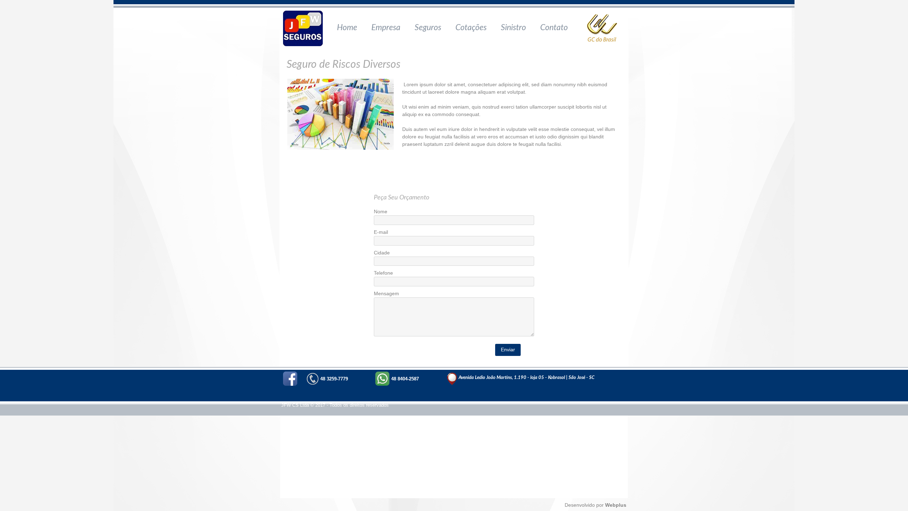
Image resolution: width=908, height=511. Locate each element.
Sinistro (513, 27)
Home (347, 27)
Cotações (471, 27)
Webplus (615, 505)
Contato (554, 27)
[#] (305, 28)
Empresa (385, 27)
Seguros (428, 27)
